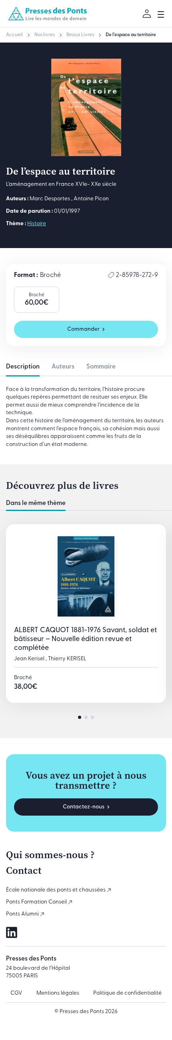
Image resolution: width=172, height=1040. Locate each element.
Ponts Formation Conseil (37, 902)
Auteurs (63, 367)
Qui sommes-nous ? (50, 854)
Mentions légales (57, 993)
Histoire (36, 224)
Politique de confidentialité (127, 993)
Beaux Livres (80, 35)
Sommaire (101, 367)
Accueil (14, 35)
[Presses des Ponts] (48, 13)
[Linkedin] (11, 932)
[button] (79, 717)
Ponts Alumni (23, 914)
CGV (16, 993)
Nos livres (44, 35)
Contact (24, 870)
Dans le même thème (36, 503)
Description (23, 367)
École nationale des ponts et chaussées (56, 890)
